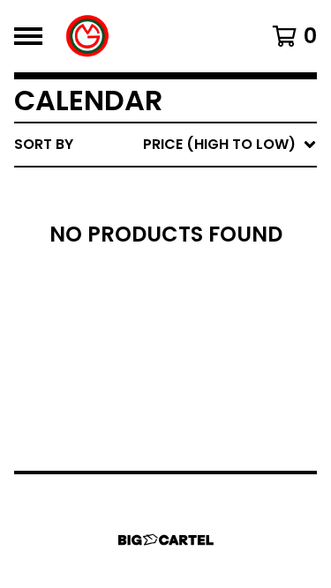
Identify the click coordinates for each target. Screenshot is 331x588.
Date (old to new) (188, 359)
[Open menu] (28, 36)
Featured (152, 190)
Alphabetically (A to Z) (208, 274)
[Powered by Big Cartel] (166, 540)
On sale (146, 218)
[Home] (87, 36)
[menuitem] (165, 144)
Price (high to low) (193, 416)
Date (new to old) (188, 331)
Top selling (161, 246)
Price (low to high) (193, 387)
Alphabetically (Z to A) (208, 303)
